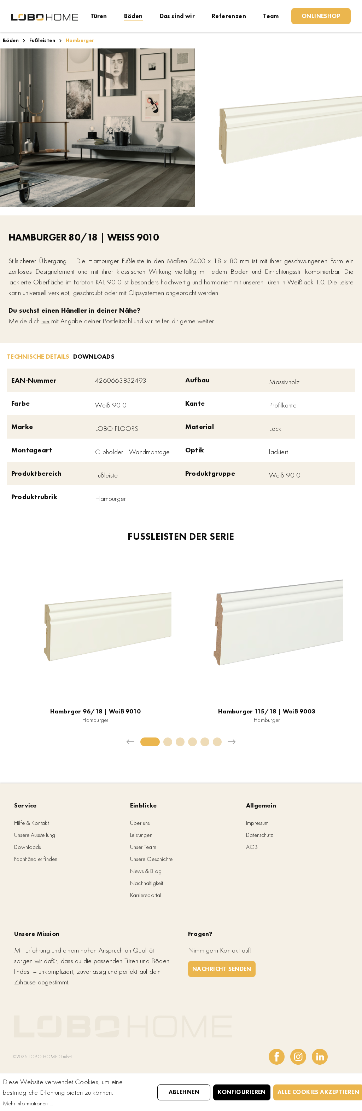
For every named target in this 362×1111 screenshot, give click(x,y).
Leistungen (141, 835)
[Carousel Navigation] (181, 741)
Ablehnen (184, 1092)
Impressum (257, 823)
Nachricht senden (221, 969)
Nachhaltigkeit (146, 883)
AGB (252, 847)
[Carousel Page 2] (167, 741)
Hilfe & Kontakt (31, 823)
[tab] (38, 356)
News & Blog (146, 871)
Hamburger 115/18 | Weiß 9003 (266, 711)
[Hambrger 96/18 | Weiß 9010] (95, 627)
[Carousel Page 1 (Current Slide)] (150, 741)
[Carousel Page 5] (204, 741)
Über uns (140, 823)
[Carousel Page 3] (180, 741)
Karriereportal (146, 895)
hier (45, 321)
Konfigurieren (242, 1092)
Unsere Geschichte (151, 859)
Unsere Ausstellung (34, 835)
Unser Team (143, 847)
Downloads (27, 847)
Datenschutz (259, 835)
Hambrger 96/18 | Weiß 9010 (95, 711)
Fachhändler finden (35, 859)
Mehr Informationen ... (28, 1103)
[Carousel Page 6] (217, 741)
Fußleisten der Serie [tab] (181, 537)
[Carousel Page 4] (192, 741)
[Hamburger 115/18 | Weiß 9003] (267, 627)
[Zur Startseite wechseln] (44, 16)
